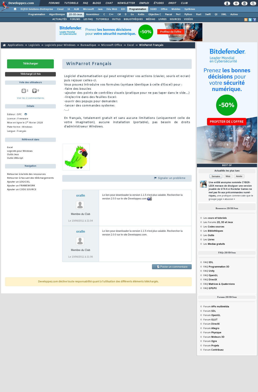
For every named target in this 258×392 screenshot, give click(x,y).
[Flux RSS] (246, 19)
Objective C (154, 14)
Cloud (60, 9)
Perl (178, 14)
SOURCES (175, 19)
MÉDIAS (150, 19)
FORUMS (75, 19)
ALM (76, 9)
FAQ (85, 3)
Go (132, 14)
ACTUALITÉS (59, 19)
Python (188, 14)
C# (119, 14)
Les (215, 218)
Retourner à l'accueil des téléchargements (30, 178)
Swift (208, 14)
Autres (234, 14)
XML (223, 14)
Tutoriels (71, 3)
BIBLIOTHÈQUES (133, 19)
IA (69, 9)
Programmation (137, 9)
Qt (216, 14)
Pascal (168, 14)
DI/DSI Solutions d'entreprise (37, 9)
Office (164, 9)
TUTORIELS (102, 19)
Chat (109, 3)
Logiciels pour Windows (60, 45)
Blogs (96, 3)
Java (100, 9)
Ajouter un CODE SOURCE (21, 189)
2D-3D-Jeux (75, 14)
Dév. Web (111, 9)
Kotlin (141, 14)
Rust (198, 14)
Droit (172, 3)
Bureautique (88, 45)
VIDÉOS (188, 19)
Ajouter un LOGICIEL (18, 182)
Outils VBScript (15, 158)
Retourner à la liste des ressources (26, 174)
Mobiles (176, 9)
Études (158, 3)
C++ (111, 14)
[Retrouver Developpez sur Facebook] (254, 19)
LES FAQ (88, 19)
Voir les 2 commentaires (30, 98)
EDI (123, 9)
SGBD (153, 9)
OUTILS (116, 19)
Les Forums (218, 222)
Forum (216, 306)
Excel (130, 45)
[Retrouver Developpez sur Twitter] (250, 19)
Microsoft (88, 9)
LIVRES (162, 19)
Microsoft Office (111, 45)
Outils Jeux (13, 154)
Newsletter (126, 3)
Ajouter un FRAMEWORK (21, 185)
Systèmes (189, 9)
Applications (15, 45)
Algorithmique (57, 14)
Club (184, 3)
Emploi (144, 3)
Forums (54, 3)
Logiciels (34, 45)
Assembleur (92, 14)
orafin (80, 195)
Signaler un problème (171, 178)
